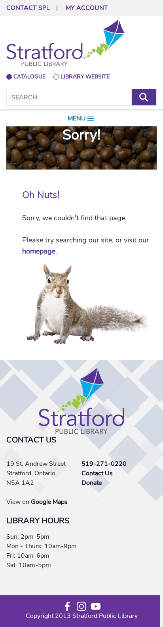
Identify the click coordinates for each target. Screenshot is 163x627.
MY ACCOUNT (87, 8)
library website (85, 76)
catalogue (29, 76)
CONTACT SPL (28, 8)
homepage (38, 251)
